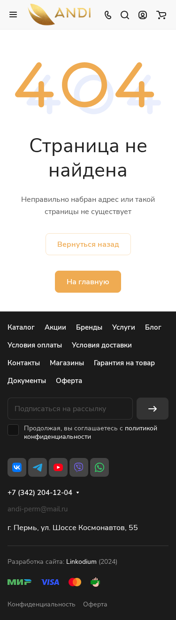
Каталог (21, 327)
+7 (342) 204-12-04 (40, 492)
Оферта (69, 380)
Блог (153, 327)
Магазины (67, 363)
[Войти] (142, 14)
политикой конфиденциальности (90, 432)
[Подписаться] (152, 409)
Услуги (123, 327)
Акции (55, 327)
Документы (27, 380)
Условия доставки (102, 345)
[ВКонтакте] (17, 467)
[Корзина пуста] (161, 14)
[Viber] (78, 467)
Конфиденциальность (42, 604)
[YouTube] (58, 467)
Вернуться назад (88, 244)
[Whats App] (99, 467)
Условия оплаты (35, 345)
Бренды (89, 327)
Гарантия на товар (124, 363)
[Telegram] (37, 467)
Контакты (24, 363)
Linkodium (81, 561)
